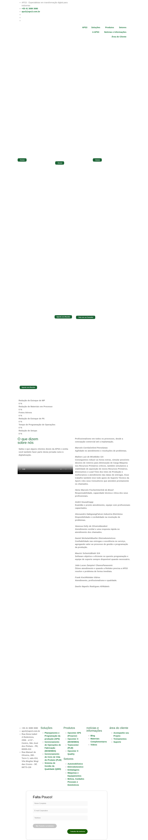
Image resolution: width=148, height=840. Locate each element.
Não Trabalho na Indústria (45, 826)
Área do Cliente (119, 37)
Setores (122, 27)
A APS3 (95, 32)
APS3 (84, 27)
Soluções (95, 27)
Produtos (109, 27)
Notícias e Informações (115, 32)
